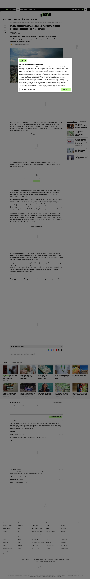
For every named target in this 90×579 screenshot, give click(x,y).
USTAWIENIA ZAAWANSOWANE (28, 89)
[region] (45, 75)
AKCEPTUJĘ (65, 89)
